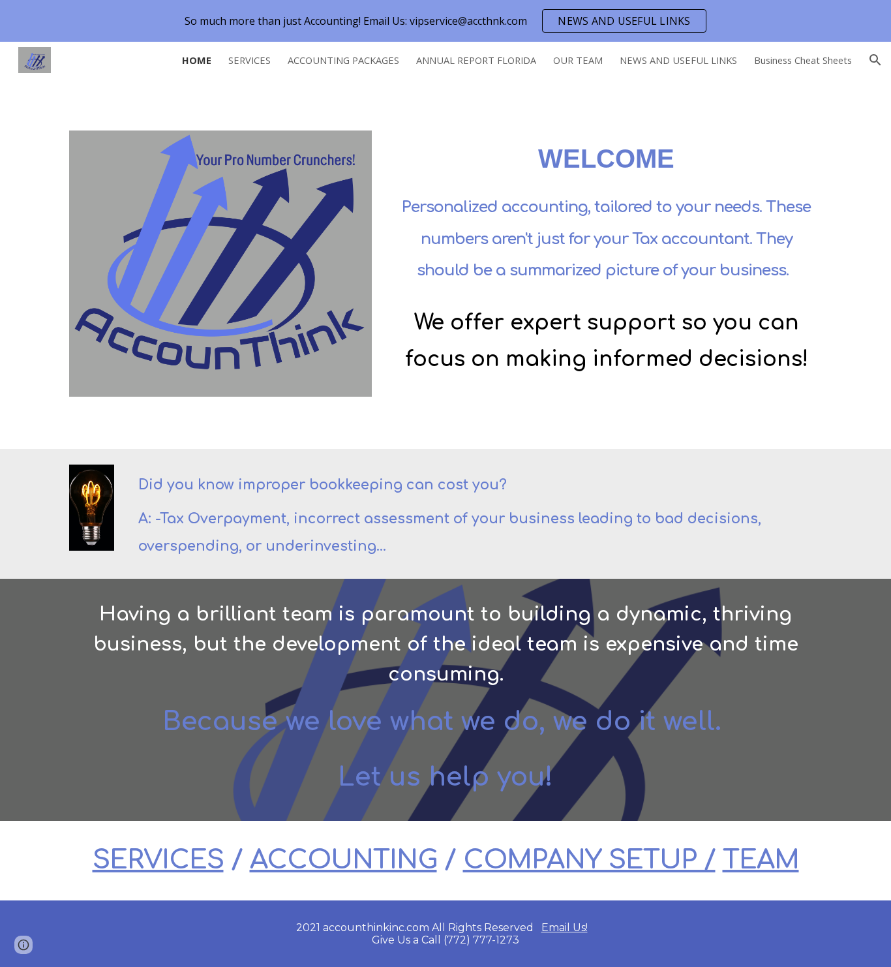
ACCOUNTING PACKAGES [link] (343, 60)
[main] (606, 256)
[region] (445, 21)
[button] (875, 60)
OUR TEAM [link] (578, 60)
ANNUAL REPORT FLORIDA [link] (476, 60)
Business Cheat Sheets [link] (803, 60)
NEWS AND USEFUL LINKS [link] (678, 60)
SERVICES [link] (249, 60)
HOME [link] (196, 60)
